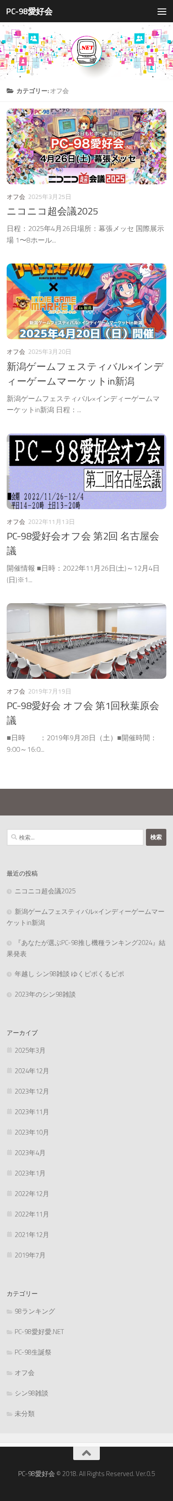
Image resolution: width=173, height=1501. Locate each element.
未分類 (25, 1413)
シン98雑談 (31, 1393)
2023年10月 (32, 1132)
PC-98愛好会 (29, 10)
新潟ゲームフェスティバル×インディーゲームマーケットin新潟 (85, 374)
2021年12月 (32, 1234)
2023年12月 (32, 1091)
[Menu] (162, 11)
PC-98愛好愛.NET (39, 1332)
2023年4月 (30, 1153)
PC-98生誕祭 (33, 1352)
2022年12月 (32, 1194)
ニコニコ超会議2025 (52, 211)
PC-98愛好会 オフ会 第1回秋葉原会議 (83, 713)
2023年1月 (30, 1173)
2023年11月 (32, 1112)
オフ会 (16, 196)
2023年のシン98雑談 (45, 994)
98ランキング (35, 1311)
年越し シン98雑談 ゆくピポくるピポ (69, 974)
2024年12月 (32, 1071)
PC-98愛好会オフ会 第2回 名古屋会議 (83, 543)
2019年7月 (30, 1255)
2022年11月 (32, 1214)
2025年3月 (30, 1050)
